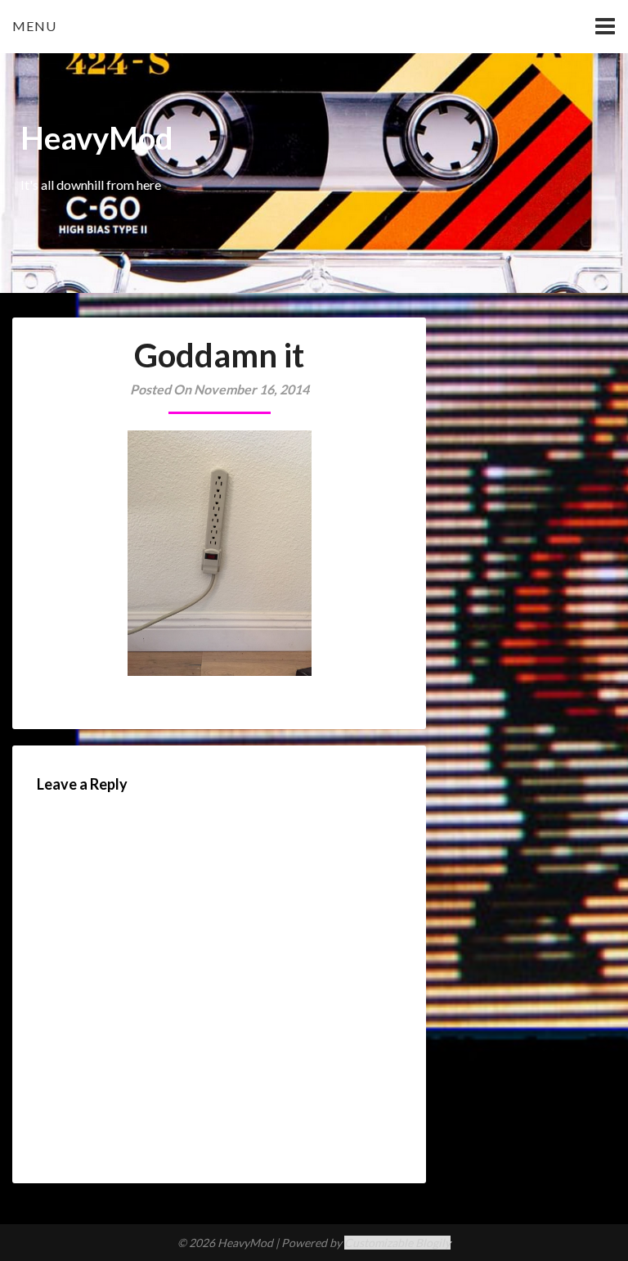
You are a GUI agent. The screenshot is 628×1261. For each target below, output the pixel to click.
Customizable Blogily (397, 1243)
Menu (34, 26)
